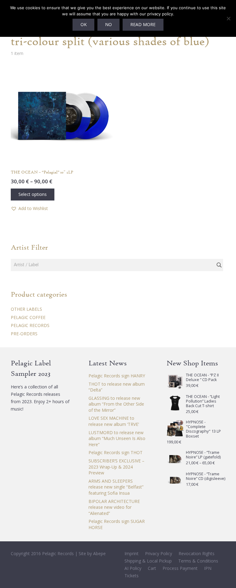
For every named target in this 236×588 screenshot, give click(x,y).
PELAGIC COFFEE (28, 317)
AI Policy (132, 568)
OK (84, 24)
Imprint (131, 553)
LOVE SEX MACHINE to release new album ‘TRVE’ (113, 421)
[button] (29, 208)
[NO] (228, 18)
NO (108, 24)
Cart (152, 568)
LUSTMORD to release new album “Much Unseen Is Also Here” (116, 438)
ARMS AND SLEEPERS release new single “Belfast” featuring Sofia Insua (116, 487)
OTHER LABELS (26, 309)
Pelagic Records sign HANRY (116, 376)
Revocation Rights (196, 553)
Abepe (99, 553)
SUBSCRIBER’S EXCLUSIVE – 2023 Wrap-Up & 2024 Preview (116, 467)
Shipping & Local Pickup (148, 561)
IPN (207, 568)
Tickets (131, 575)
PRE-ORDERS (24, 334)
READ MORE (142, 24)
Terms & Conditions (198, 561)
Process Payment (180, 568)
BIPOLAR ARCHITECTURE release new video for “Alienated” (114, 507)
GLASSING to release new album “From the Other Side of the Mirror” (116, 404)
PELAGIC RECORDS (30, 325)
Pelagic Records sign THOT (115, 452)
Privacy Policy (158, 553)
